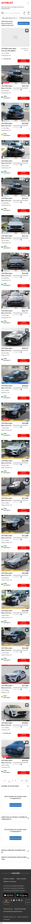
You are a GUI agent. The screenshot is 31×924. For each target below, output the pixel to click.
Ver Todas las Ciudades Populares (13, 886)
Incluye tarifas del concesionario (20, 88)
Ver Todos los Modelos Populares (14, 888)
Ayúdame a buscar (24, 23)
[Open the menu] (28, 3)
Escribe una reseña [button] (15, 805)
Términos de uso (8, 909)
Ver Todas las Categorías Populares (14, 891)
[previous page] (4, 780)
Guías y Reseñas (21, 879)
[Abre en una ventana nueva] (8, 895)
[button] (24, 13)
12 (21, 781)
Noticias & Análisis (8, 879)
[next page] (26, 780)
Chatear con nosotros (9, 881)
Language (6, 902)
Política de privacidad (20, 909)
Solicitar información (23, 60)
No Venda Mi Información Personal (12, 911)
